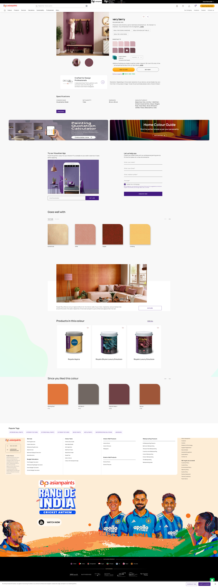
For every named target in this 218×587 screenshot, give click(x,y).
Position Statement (186, 474)
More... (58, 10)
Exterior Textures (63, 432)
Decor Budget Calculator (33, 467)
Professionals (50, 10)
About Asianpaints (185, 438)
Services (23, 10)
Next (169, 219)
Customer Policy (185, 462)
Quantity (134, 57)
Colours (10, 10)
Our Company (188, 10)
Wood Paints (77, 432)
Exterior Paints (106, 462)
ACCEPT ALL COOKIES (204, 584)
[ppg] (121, 574)
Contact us (211, 10)
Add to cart (124, 69)
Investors (196, 10)
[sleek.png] (74, 574)
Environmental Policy (186, 467)
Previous (165, 219)
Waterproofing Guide (147, 462)
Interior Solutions (31, 444)
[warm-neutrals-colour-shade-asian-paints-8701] (82, 34)
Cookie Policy (184, 465)
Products (16, 10)
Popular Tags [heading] (14, 428)
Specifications (63, 96)
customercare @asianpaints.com (14, 449)
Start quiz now (158, 135)
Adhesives (119, 432)
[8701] (89, 62)
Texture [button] (50, 219)
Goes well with (56, 211)
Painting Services (31, 441)
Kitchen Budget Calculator (33, 470)
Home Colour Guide (69, 441)
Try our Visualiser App (57, 153)
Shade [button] (57, 219)
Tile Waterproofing (147, 459)
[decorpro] (97, 574)
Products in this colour (70, 320)
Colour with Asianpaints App (71, 460)
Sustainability (40, 10)
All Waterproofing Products (149, 443)
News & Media (184, 450)
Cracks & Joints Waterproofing (150, 451)
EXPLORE (150, 308)
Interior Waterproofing (148, 454)
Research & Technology (186, 445)
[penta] (144, 574)
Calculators (31, 10)
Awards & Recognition (186, 452)
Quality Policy (184, 472)
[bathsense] (86, 575)
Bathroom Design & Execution (34, 452)
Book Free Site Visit (207, 6)
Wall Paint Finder (69, 450)
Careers (203, 10)
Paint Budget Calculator (32, 462)
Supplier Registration (186, 447)
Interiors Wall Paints (16, 432)
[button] (189, 6)
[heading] (122, 30)
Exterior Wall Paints (47, 432)
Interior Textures (32, 432)
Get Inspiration (68, 447)
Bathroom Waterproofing (148, 446)
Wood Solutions (30, 455)
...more (141, 27)
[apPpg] (133, 575)
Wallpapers (105, 448)
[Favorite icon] (87, 327)
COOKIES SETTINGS (191, 584)
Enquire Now (143, 194)
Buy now (147, 69)
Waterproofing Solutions (104, 432)
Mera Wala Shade (69, 444)
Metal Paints (88, 432)
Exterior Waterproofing (148, 457)
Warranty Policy (185, 469)
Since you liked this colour (63, 378)
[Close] (215, 584)
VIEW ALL (150, 321)
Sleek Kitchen (30, 450)
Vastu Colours (68, 458)
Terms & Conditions (185, 476)
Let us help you (130, 153)
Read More (61, 111)
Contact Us (184, 456)
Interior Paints (106, 443)
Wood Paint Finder (69, 452)
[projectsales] (109, 574)
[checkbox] (125, 184)
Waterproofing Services (32, 447)
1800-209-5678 (13, 446)
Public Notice (184, 478)
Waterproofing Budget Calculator (35, 465)
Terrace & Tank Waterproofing (150, 448)
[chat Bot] (212, 580)
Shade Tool (67, 455)
